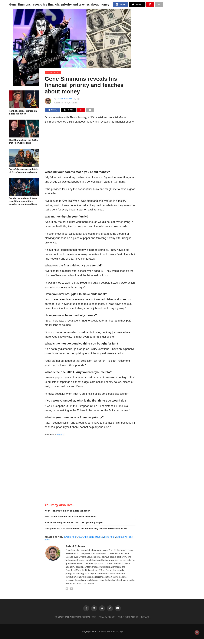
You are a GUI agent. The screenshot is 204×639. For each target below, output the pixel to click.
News (60, 434)
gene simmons (96, 537)
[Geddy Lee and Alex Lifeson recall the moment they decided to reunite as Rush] (24, 194)
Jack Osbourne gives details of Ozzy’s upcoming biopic (23, 170)
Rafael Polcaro (64, 98)
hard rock (109, 537)
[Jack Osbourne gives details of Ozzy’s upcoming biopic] (24, 165)
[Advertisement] (90, 148)
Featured (83, 537)
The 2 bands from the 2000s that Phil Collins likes (23, 141)
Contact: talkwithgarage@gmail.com (75, 617)
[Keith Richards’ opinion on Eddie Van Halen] (24, 107)
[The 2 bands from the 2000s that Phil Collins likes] (24, 136)
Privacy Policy (107, 617)
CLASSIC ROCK (70, 537)
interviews (122, 537)
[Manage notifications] (197, 632)
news (47, 539)
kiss (131, 537)
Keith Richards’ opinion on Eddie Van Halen (23, 112)
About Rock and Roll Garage (133, 617)
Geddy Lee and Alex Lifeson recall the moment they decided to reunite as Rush (23, 201)
